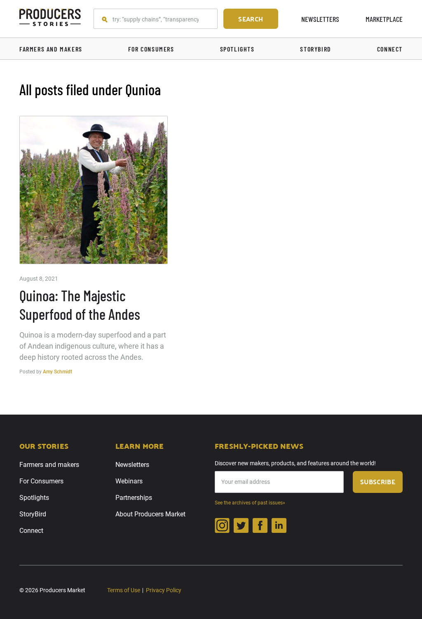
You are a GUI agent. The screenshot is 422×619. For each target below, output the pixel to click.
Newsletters (320, 18)
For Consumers (41, 481)
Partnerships (133, 498)
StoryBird (32, 514)
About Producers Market (150, 514)
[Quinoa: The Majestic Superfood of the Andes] (93, 190)
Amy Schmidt (57, 372)
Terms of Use (123, 590)
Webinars (129, 481)
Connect (31, 531)
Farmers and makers (49, 465)
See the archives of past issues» (250, 503)
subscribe (377, 482)
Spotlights (34, 498)
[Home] (50, 19)
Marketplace (384, 18)
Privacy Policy (163, 590)
